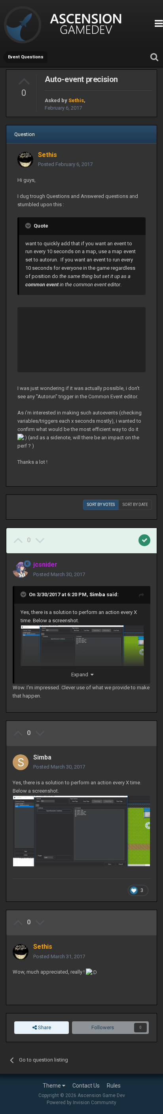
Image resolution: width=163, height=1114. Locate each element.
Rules (114, 1085)
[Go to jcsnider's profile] (20, 570)
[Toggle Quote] (28, 225)
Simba (97, 594)
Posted (65, 164)
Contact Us (86, 1085)
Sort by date (135, 504)
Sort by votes (101, 504)
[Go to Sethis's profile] (25, 160)
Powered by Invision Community (81, 1102)
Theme (52, 1085)
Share (44, 1027)
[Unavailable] (82, 657)
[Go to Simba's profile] (20, 762)
